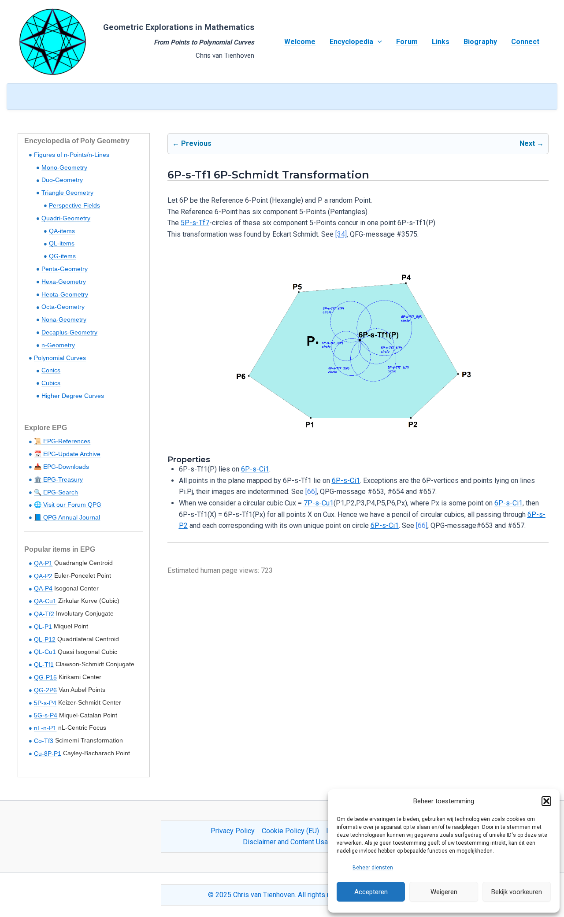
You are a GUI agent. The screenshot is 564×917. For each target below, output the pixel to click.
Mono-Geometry (64, 167)
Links (440, 41)
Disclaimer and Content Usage (289, 842)
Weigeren (443, 892)
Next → (531, 143)
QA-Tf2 (44, 613)
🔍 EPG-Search (56, 492)
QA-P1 (43, 563)
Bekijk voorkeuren (516, 892)
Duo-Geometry (62, 179)
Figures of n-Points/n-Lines (71, 154)
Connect (525, 41)
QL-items (61, 243)
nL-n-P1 (45, 727)
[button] (546, 801)
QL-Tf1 (44, 664)
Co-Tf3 (43, 740)
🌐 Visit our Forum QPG (67, 504)
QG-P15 (45, 677)
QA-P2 (43, 575)
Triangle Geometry (67, 192)
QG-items (62, 256)
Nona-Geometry (63, 319)
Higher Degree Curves (72, 395)
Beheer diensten (372, 868)
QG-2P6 (45, 690)
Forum (407, 41)
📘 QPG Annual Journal (67, 517)
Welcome (299, 41)
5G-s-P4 (45, 715)
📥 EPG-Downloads (61, 466)
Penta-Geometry (64, 268)
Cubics (50, 382)
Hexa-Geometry (63, 281)
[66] (311, 491)
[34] (341, 234)
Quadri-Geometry (65, 218)
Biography (480, 41)
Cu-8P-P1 (47, 753)
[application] (377, 41)
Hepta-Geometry (64, 294)
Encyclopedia (351, 41)
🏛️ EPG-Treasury (58, 479)
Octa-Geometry (63, 306)
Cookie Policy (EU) (290, 831)
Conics (50, 370)
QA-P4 (43, 588)
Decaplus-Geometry (69, 332)
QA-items (62, 230)
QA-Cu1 (45, 601)
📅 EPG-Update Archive (67, 453)
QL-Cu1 (45, 651)
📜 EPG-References (62, 441)
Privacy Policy (233, 831)
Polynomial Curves (60, 357)
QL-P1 (43, 626)
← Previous (192, 143)
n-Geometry (58, 345)
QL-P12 (45, 639)
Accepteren (371, 892)
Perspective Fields (74, 205)
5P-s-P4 (45, 702)
